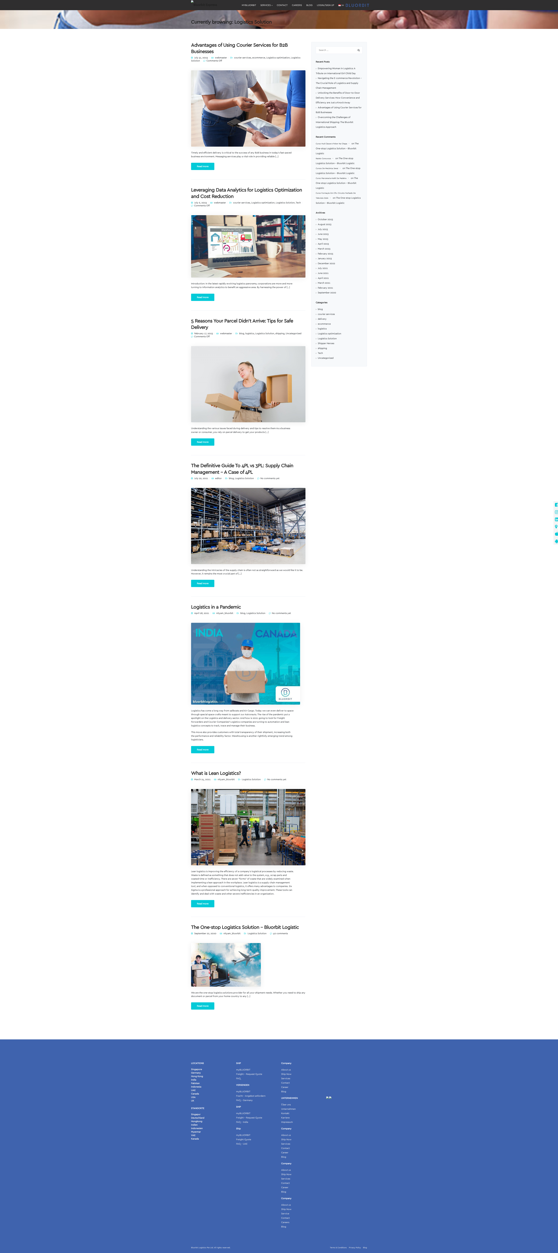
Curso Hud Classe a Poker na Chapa (331, 144)
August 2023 (324, 224)
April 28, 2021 (201, 613)
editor (218, 478)
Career (284, 1087)
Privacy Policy (355, 1248)
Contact (282, 5)
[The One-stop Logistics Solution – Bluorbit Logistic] (226, 965)
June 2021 (323, 273)
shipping (280, 333)
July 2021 (323, 268)
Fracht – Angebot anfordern (250, 1096)
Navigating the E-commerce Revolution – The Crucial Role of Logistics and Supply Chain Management (339, 83)
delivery (322, 319)
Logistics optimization (278, 58)
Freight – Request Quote (249, 1074)
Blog (309, 5)
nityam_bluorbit (224, 613)
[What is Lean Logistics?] (248, 827)
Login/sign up (325, 5)
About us (286, 1070)
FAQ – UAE (241, 1144)
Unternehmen (288, 1109)
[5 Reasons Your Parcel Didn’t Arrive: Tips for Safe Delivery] (248, 384)
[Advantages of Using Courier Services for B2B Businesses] (248, 108)
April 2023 (323, 244)
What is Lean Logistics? (216, 773)
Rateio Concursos (323, 159)
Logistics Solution (285, 203)
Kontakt (285, 1113)
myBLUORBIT (249, 5)
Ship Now (286, 1074)
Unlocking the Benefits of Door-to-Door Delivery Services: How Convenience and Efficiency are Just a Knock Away (338, 98)
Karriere (285, 1118)
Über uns (286, 1104)
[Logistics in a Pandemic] (245, 663)
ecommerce (258, 58)
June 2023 (323, 234)
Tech (298, 203)
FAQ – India (242, 1122)
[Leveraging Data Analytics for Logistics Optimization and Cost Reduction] (248, 246)
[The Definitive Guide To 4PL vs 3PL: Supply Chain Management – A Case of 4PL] (248, 526)
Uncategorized (293, 333)
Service (285, 1213)
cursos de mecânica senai (327, 168)
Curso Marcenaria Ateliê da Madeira (331, 178)
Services (265, 5)
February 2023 (325, 254)
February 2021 (325, 288)
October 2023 (325, 219)
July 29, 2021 (201, 478)
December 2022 (326, 263)
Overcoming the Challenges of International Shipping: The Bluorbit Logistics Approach (334, 122)
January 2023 (325, 258)
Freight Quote (243, 1139)
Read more (203, 166)
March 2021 (324, 283)
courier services (242, 58)
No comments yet (269, 478)
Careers (297, 5)
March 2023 (324, 249)
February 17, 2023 (203, 333)
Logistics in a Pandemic (216, 607)
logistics (249, 333)
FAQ (238, 1078)
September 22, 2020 (205, 933)
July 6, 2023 (200, 203)
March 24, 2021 (202, 779)
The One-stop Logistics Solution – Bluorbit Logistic (245, 927)
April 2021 (323, 278)
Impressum (287, 1122)
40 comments (280, 933)
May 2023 (323, 239)
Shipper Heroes (326, 343)
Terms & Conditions (338, 1248)
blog (241, 333)
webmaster (221, 58)
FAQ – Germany (244, 1100)
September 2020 (327, 292)
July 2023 (323, 229)
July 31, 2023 (201, 58)
